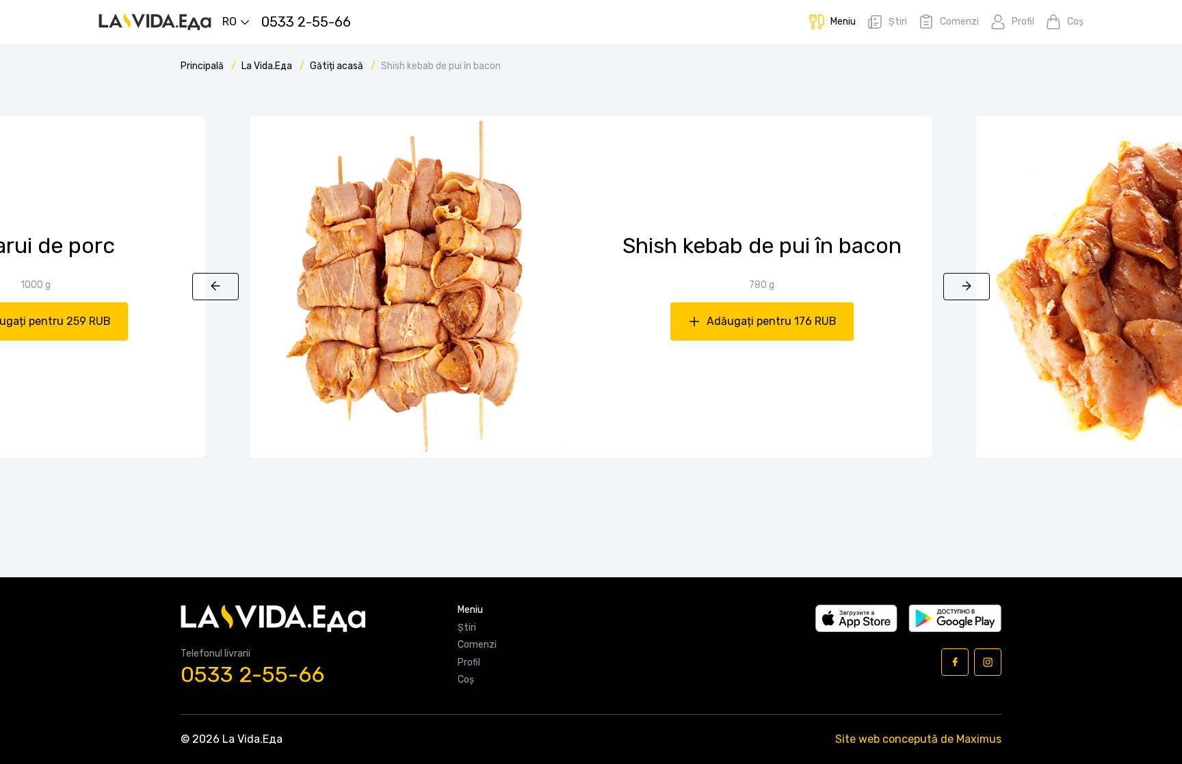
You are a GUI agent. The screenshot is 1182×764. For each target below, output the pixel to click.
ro (229, 21)
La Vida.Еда (267, 66)
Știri (467, 627)
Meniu (470, 610)
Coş (466, 679)
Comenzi (477, 645)
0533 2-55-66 (252, 675)
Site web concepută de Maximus (918, 739)
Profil (469, 662)
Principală (203, 66)
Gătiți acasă (337, 66)
